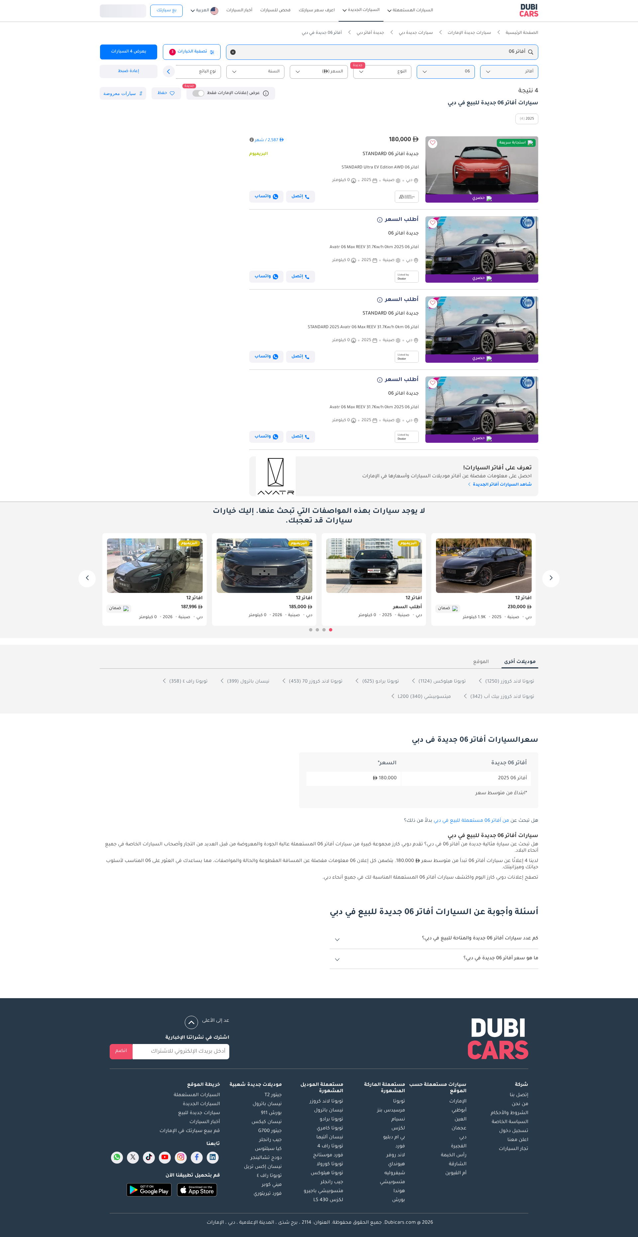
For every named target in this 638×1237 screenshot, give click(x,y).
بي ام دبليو (394, 1137)
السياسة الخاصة (510, 1122)
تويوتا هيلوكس (327, 1173)
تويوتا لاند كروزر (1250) (509, 682)
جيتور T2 (273, 1095)
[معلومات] (266, 93)
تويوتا (399, 1101)
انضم (121, 1051)
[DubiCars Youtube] (164, 1157)
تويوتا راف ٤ (269, 1176)
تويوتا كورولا (330, 1164)
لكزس (398, 1128)
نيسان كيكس (267, 1122)
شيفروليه (394, 1173)
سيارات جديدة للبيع (199, 1113)
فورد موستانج (328, 1155)
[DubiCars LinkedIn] (213, 1157)
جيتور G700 (270, 1131)
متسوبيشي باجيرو (323, 1191)
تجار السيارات (513, 1149)
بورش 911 (271, 1113)
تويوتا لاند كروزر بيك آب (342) (501, 697)
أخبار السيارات (204, 1122)
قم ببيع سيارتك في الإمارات (190, 1131)
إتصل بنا (519, 1095)
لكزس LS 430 (328, 1200)
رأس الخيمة (454, 1155)
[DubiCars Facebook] (197, 1158)
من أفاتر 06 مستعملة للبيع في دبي (471, 821)
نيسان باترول (328, 1110)
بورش (398, 1200)
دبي (463, 1137)
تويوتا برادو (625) (380, 682)
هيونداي (396, 1164)
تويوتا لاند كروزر (326, 1101)
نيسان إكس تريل (263, 1167)
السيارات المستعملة (197, 1095)
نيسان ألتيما (329, 1137)
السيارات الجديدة (201, 1104)
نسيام (398, 1119)
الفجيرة (459, 1146)
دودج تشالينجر (266, 1158)
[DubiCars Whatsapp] (117, 1158)
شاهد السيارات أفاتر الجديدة (502, 485)
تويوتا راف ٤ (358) (188, 682)
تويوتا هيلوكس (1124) (441, 682)
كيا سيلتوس (268, 1149)
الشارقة (458, 1164)
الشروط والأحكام (509, 1113)
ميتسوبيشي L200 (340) (423, 697)
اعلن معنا (517, 1140)
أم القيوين (456, 1173)
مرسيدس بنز (391, 1110)
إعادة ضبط (128, 71)
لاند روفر (395, 1155)
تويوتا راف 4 (330, 1146)
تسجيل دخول (123, 10)
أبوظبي (459, 1110)
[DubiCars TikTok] (149, 1157)
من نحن (520, 1104)
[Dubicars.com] (498, 1040)
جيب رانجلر (332, 1182)
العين (461, 1119)
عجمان (459, 1128)
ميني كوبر (272, 1185)
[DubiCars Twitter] (133, 1157)
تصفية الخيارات (189, 51)
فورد (400, 1146)
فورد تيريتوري (268, 1194)
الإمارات (458, 1101)
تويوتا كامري (330, 1128)
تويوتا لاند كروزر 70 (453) (315, 682)
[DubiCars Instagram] (180, 1157)
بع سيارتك (166, 10)
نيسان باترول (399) (247, 682)
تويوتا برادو (331, 1119)
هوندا (399, 1191)
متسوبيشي (392, 1182)
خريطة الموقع (203, 1085)
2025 (530, 119)
